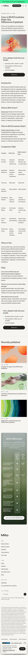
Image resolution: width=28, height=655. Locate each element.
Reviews (3, 566)
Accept (22, 648)
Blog (2, 575)
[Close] (25, 643)
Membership (4, 569)
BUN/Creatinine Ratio (7, 130)
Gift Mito (3, 549)
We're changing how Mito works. (13, 1)
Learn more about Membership (14, 518)
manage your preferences (8, 650)
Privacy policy (4, 639)
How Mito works (5, 572)
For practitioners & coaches (9, 586)
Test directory (5, 552)
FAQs (2, 563)
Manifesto (4, 583)
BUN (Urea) (4, 112)
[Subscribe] (25, 594)
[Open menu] (2, 6)
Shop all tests (5, 544)
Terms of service (23, 639)
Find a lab (4, 555)
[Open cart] (25, 6)
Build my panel (16, 5)
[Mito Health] (4, 535)
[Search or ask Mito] (23, 6)
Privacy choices (13, 639)
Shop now (14, 74)
